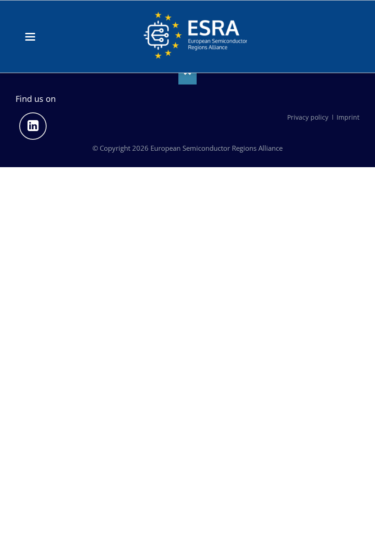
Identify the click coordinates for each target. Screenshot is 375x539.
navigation (30, 37)
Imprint (348, 117)
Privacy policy (307, 117)
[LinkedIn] (33, 126)
